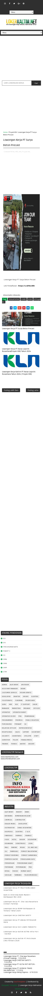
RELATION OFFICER (9, 728)
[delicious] (23, 7)
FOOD (7, 839)
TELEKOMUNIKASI (30, 875)
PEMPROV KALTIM (11, 859)
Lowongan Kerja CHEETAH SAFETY (17, 915)
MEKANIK (27, 708)
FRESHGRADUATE (10, 647)
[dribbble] (33, 2)
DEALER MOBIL (10, 824)
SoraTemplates (20, 981)
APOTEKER (25, 685)
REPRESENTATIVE (25, 728)
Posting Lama (33, 390)
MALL (6, 847)
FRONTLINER (30, 700)
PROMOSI (19, 720)
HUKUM (22, 839)
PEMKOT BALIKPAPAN (29, 851)
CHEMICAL (8, 820)
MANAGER (5, 708)
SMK (5, 663)
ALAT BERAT (14, 685)
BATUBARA (8, 816)
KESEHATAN (32, 839)
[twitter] (14, 3)
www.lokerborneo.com (9, 757)
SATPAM (26, 732)
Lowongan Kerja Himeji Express (16, 972)
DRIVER (25, 696)
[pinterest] (23, 3)
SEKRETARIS (16, 736)
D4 (4, 643)
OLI (6, 851)
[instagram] (5, 3)
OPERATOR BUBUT (19, 712)
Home (5, 132)
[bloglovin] (28, 2)
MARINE (14, 847)
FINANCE (28, 835)
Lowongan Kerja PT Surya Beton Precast (18, 328)
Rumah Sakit (26, 871)
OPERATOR (6, 712)
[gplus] (19, 3)
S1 (4, 655)
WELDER (31, 744)
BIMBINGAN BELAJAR (23, 816)
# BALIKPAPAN (14, 299)
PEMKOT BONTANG (12, 855)
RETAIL (7, 871)
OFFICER (36, 708)
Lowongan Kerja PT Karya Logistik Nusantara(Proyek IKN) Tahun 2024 (16, 350)
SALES (17, 732)
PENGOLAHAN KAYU (28, 859)
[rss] (37, 2)
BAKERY (19, 812)
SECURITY (5, 736)
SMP (5, 668)
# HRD (23, 299)
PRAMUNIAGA (29, 716)
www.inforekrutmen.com (10, 759)
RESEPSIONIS (7, 732)
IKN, (20, 152)
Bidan (23, 689)
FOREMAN (19, 700)
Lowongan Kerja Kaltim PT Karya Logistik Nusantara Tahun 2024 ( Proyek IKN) (18, 373)
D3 (4, 638)
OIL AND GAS (33, 847)
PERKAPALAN (9, 863)
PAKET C (7, 651)
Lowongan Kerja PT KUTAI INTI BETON (19, 964)
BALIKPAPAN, (10, 152)
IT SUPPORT (25, 704)
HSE (16, 704)
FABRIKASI (9, 835)
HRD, (17, 152)
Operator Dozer (9, 716)
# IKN (30, 299)
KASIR (35, 704)
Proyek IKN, (26, 152)
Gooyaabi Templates (10, 985)
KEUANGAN (9, 843)
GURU (4, 704)
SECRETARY (36, 732)
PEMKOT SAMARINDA (29, 855)
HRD (10, 704)
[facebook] (9, 3)
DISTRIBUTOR (10, 828)
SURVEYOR (6, 740)
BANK (27, 812)
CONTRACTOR (20, 820)
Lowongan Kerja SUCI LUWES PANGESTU (20, 927)
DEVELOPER (6, 696)
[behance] (19, 7)
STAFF (36, 736)
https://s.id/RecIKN (26, 286)
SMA (5, 659)
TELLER (15, 740)
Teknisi (14, 744)
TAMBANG (18, 875)
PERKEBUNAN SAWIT (24, 863)
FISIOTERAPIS (7, 700)
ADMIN (4, 685)
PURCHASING (7, 724)
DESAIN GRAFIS (25, 692)
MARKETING (16, 708)
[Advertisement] (21, 59)
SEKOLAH (8, 875)
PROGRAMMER (7, 720)
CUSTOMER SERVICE (9, 692)
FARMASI (19, 835)
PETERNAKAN (21, 867)
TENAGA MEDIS (26, 740)
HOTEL (14, 839)
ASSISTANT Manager (10, 689)
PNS (20, 716)
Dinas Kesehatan (24, 828)
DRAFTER (17, 696)
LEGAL (30, 843)
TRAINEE (5, 744)
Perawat (18, 724)
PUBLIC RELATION (32, 720)
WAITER (22, 744)
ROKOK (15, 871)
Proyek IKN (13, 132)
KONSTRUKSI (20, 843)
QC (25, 724)
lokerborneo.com (21, 989)
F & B (28, 832)
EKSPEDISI (9, 832)
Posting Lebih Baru (11, 390)
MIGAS (22, 847)
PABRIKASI (14, 851)
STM (5, 672)
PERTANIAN (9, 867)
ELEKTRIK (34, 696)
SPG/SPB (27, 736)
